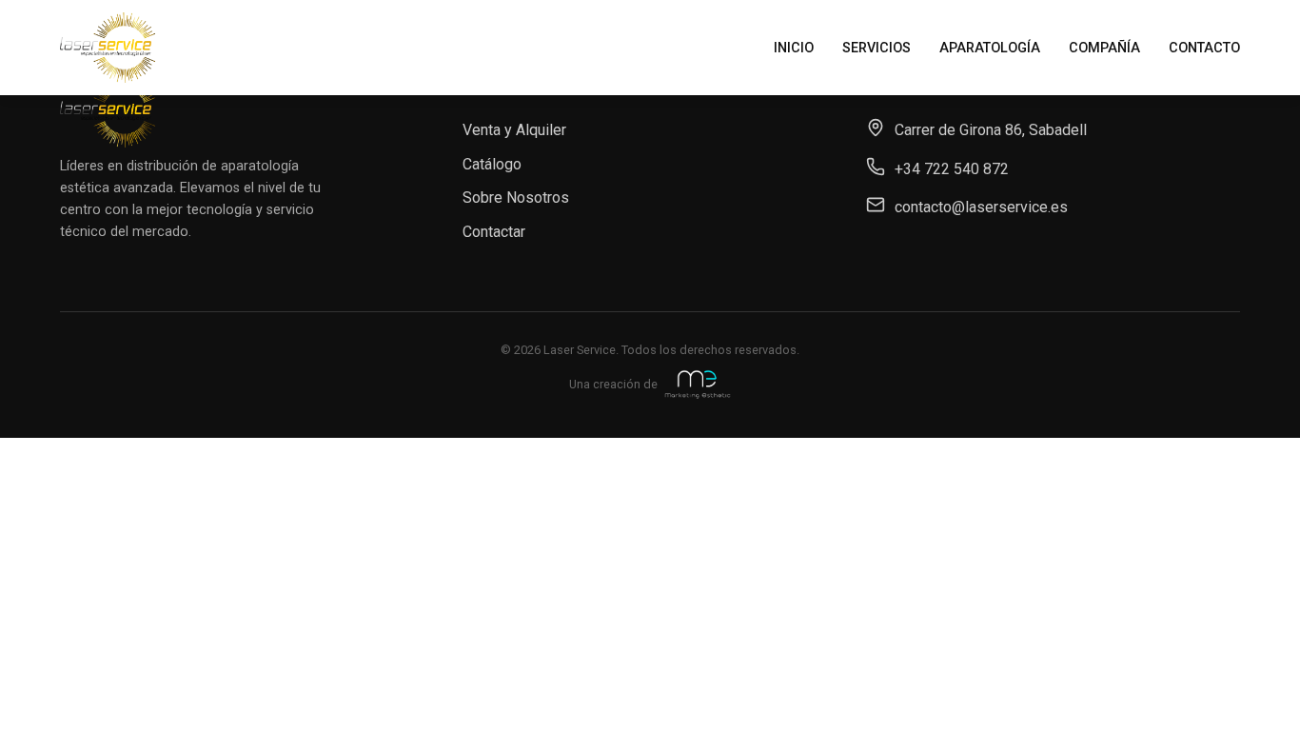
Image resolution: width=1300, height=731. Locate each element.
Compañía (1104, 48)
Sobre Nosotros (516, 197)
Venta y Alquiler (514, 130)
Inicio (794, 48)
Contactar (494, 232)
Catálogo (492, 164)
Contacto (1204, 48)
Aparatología (989, 48)
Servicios (876, 48)
